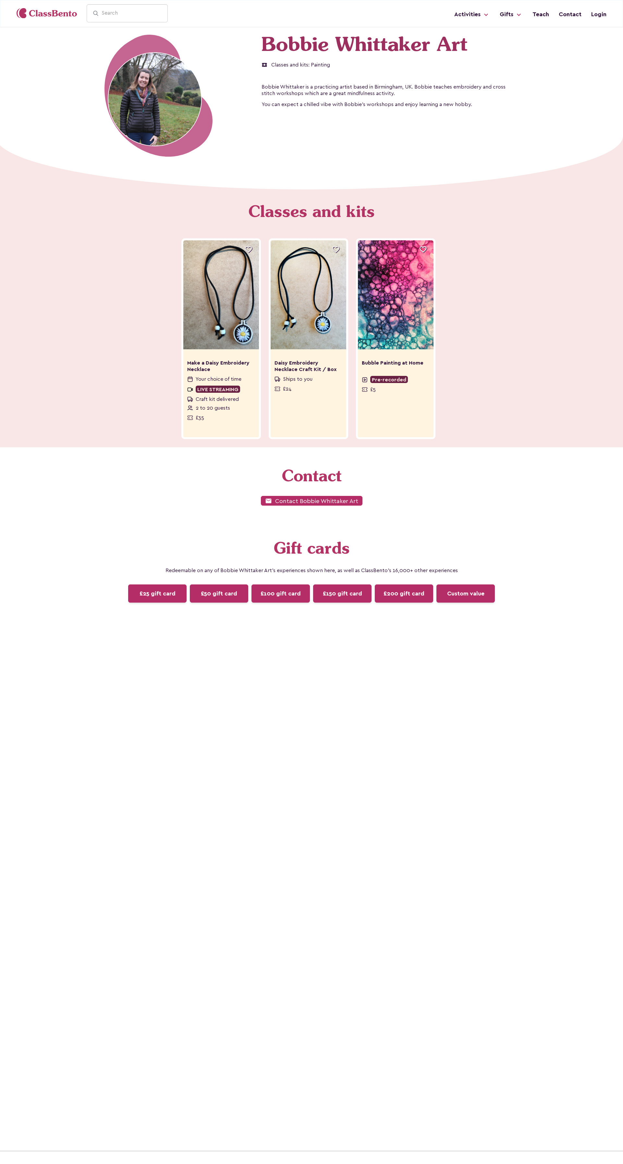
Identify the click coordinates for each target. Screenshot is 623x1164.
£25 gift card (158, 593)
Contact (570, 14)
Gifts (507, 14)
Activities (468, 14)
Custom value (465, 593)
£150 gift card (342, 593)
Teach (540, 14)
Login (598, 14)
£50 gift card (219, 593)
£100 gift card (281, 593)
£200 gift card (404, 593)
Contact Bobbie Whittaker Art (311, 501)
